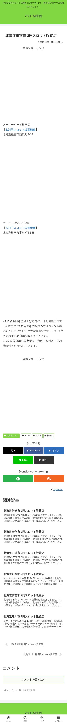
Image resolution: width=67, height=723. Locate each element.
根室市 (50, 435)
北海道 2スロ (13, 435)
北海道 (38, 435)
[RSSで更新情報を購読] (49, 478)
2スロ (27, 435)
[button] (44, 460)
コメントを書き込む (33, 679)
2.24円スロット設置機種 (20, 129)
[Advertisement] (33, 84)
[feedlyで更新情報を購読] (18, 478)
